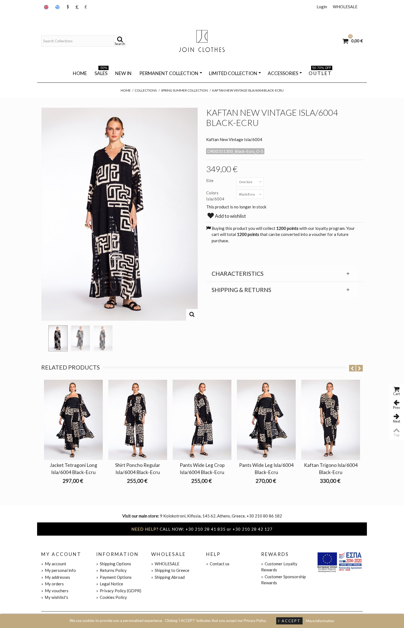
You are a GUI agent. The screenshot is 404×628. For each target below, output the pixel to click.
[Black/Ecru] (58, 338)
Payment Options (114, 577)
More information (320, 621)
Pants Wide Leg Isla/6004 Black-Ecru (266, 468)
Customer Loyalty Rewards (279, 566)
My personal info (58, 570)
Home (80, 73)
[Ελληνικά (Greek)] (58, 6)
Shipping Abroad (168, 577)
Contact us (217, 563)
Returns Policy (111, 570)
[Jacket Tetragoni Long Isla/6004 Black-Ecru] (73, 420)
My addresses (55, 577)
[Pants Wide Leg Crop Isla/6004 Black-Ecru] (202, 420)
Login (322, 6)
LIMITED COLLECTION (233, 73)
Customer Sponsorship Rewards (283, 579)
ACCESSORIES (283, 73)
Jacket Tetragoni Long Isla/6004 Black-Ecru (73, 468)
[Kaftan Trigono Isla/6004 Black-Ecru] (330, 420)
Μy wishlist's (54, 597)
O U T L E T (320, 72)
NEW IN (123, 73)
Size (210, 180)
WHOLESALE (345, 6)
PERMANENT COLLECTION (168, 73)
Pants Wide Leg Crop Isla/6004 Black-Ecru (202, 468)
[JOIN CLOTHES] (202, 41)
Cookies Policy (111, 597)
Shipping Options (113, 563)
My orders (52, 583)
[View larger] (192, 315)
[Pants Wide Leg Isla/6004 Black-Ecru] (266, 420)
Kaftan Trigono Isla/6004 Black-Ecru (331, 468)
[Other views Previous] (44, 336)
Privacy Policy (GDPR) (118, 590)
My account (53, 563)
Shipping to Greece (170, 570)
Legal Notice (109, 583)
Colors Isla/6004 (215, 196)
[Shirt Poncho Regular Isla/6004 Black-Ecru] (137, 420)
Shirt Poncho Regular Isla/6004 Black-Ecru (137, 468)
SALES (101, 72)
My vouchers (54, 590)
